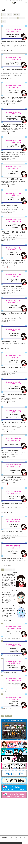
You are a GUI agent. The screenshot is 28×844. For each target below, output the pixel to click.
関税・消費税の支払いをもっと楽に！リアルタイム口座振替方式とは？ (13, 690)
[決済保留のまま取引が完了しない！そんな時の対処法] (14, 707)
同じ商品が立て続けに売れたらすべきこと (13, 367)
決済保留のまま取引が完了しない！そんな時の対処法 (12, 708)
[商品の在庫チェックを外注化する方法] (14, 671)
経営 (3, 21)
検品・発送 (16, 14)
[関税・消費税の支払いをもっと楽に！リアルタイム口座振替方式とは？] (14, 688)
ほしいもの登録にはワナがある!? (11, 450)
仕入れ (9, 14)
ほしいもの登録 (8, 715)
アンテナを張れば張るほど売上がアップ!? (13, 477)
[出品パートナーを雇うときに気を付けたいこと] (14, 636)
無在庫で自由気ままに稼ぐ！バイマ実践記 (8, 103)
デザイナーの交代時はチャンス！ (11, 205)
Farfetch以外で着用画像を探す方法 (11, 179)
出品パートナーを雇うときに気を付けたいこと (11, 638)
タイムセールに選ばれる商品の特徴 (11, 286)
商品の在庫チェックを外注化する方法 (9, 672)
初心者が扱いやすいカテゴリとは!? (11, 531)
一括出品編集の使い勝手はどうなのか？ (13, 152)
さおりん (10, 50)
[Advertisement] (14, 818)
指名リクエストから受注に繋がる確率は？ (13, 98)
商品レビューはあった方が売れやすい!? (13, 260)
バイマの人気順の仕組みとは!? (10, 341)
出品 (3, 14)
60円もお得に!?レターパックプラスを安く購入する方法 (12, 655)
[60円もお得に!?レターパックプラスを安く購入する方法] (14, 654)
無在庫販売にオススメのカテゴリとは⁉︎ (12, 558)
